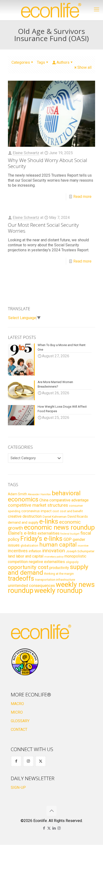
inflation (35, 551)
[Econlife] (51, 10)
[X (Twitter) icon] (49, 828)
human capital (58, 544)
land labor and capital (25, 556)
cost (55, 511)
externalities (48, 533)
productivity (59, 567)
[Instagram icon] (59, 828)
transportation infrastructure (55, 579)
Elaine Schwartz (26, 153)
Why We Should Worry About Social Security (47, 163)
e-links (48, 521)
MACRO (17, 703)
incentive (83, 545)
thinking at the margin (59, 573)
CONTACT (19, 729)
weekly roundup (58, 590)
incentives (18, 550)
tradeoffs (21, 578)
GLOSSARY (20, 721)
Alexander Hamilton (39, 494)
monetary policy (53, 556)
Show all (84, 67)
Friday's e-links (41, 538)
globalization (29, 545)
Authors (63, 62)
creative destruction (25, 516)
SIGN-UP (18, 787)
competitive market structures (38, 505)
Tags (41, 62)
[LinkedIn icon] (54, 828)
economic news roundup (59, 527)
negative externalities (47, 561)
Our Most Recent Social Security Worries (43, 227)
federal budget (70, 533)
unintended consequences (31, 585)
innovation (53, 550)
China (43, 500)
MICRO (17, 712)
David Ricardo (78, 516)
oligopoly (72, 562)
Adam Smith (17, 494)
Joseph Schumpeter (80, 551)
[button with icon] (16, 761)
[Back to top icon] (51, 811)
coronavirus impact (36, 511)
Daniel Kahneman (55, 516)
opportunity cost (28, 567)
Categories (20, 62)
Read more (82, 196)
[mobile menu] (96, 9)
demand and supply (23, 522)
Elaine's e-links (22, 533)
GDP (67, 539)
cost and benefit (71, 511)
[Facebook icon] (44, 828)
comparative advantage (69, 500)
